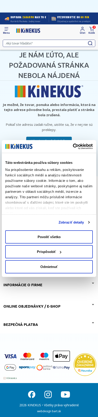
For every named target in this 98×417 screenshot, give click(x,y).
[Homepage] (28, 30)
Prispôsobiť (46, 252)
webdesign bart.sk (49, 411)
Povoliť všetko (49, 237)
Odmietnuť (49, 266)
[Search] (90, 43)
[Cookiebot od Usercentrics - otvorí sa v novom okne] (73, 146)
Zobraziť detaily (71, 222)
